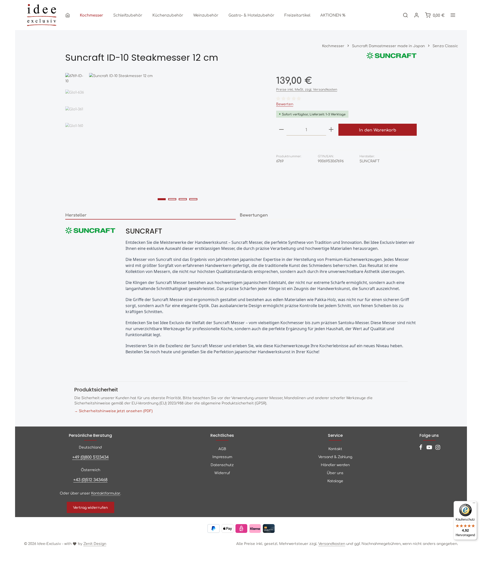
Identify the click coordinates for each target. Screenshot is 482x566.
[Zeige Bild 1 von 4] (162, 199)
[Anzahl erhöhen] (331, 129)
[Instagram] (438, 448)
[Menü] (474, 504)
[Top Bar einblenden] (453, 15)
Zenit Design (94, 543)
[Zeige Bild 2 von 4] (172, 199)
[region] (165, 139)
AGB (222, 448)
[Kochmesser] (91, 15)
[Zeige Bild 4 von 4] (193, 199)
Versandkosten (331, 543)
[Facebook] (421, 448)
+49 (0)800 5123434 (90, 457)
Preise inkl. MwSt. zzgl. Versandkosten (306, 89)
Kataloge (335, 480)
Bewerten (284, 104)
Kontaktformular (105, 493)
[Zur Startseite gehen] (41, 15)
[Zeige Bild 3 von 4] (183, 199)
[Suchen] (405, 15)
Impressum (222, 456)
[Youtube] (430, 448)
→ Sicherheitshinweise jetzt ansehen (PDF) (113, 410)
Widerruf (222, 472)
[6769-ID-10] (177, 139)
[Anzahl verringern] (281, 129)
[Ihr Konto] (416, 15)
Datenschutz (222, 464)
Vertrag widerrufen (90, 507)
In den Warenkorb (377, 129)
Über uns (335, 472)
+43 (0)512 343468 (90, 479)
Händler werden (335, 464)
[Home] (67, 15)
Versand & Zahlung (335, 456)
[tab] (150, 215)
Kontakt (335, 448)
